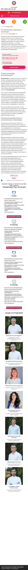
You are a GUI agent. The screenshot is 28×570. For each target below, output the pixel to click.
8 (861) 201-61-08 (9, 9)
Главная (3, 26)
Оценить (14, 178)
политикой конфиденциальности (17, 180)
